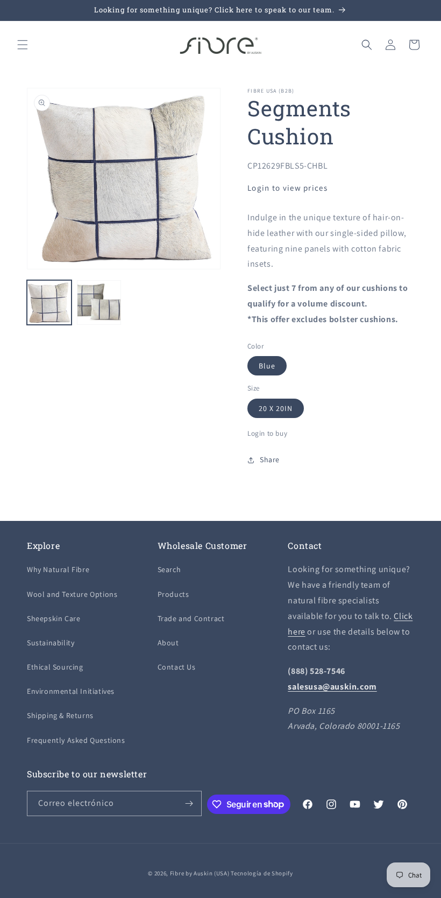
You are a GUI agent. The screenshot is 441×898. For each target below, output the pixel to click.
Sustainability (50, 643)
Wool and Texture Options (72, 594)
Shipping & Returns (60, 715)
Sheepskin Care (53, 618)
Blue (267, 366)
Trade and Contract (191, 618)
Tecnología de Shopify (262, 873)
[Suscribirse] (189, 803)
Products (173, 594)
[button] (22, 45)
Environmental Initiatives (71, 691)
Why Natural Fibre (58, 569)
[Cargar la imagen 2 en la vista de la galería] (99, 302)
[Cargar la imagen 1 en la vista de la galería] (49, 302)
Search (169, 569)
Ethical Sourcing (55, 667)
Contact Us (177, 667)
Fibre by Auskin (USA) (200, 873)
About (168, 643)
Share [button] (270, 459)
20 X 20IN (276, 408)
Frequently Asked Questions (76, 740)
